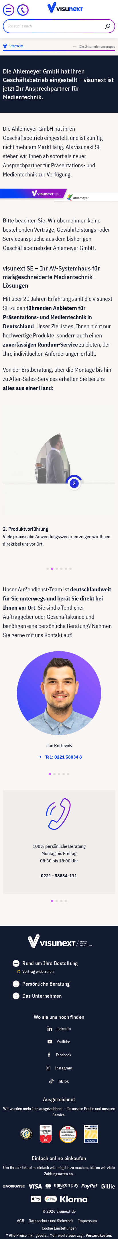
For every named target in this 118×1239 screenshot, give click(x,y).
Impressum (87, 1220)
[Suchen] (108, 26)
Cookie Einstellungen (59, 1228)
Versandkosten (98, 1235)
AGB (20, 1220)
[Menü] (8, 10)
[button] (47, 569)
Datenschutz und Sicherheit (51, 1220)
